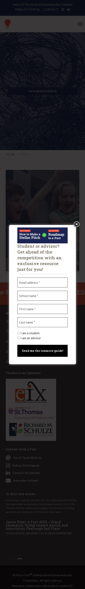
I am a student (30, 333)
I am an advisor (31, 338)
